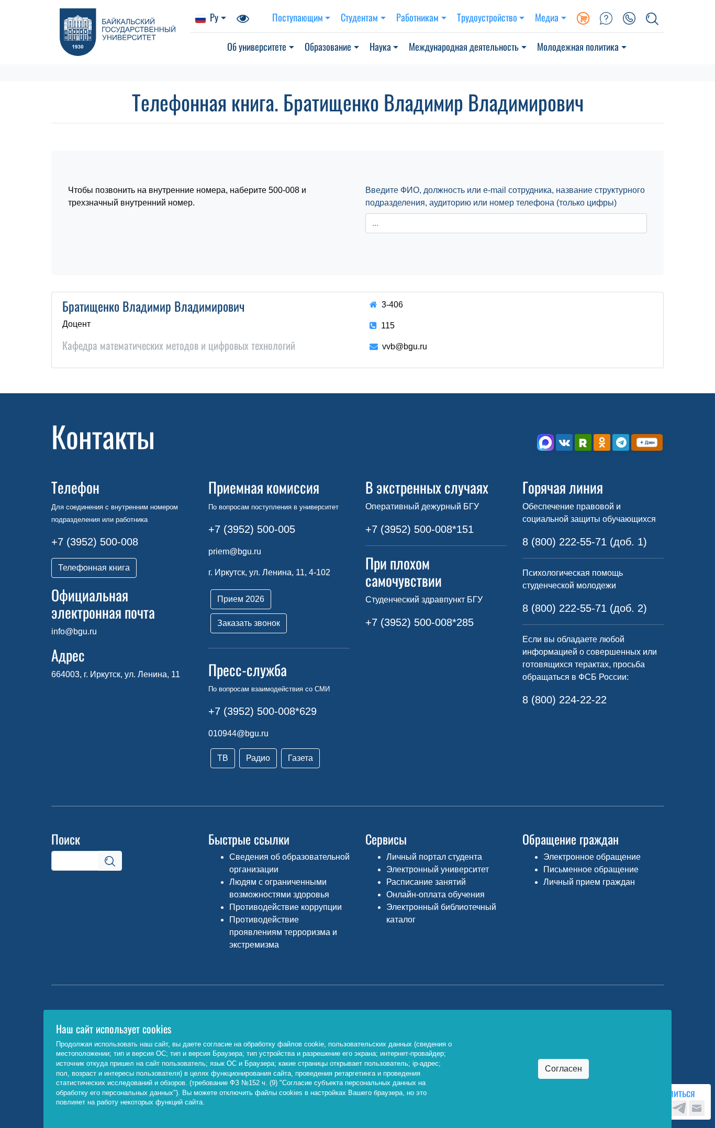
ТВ (222, 758)
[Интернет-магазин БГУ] (583, 17)
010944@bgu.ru (238, 733)
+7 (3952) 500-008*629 (262, 711)
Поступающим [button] (297, 17)
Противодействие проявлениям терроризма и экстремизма (283, 932)
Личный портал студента (434, 856)
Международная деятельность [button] (464, 46)
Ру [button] (214, 17)
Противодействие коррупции (285, 907)
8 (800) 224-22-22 (564, 699)
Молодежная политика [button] (578, 46)
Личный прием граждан (589, 882)
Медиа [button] (546, 17)
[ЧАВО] (606, 17)
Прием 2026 (240, 599)
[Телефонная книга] (629, 17)
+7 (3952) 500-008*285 (419, 622)
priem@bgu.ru (234, 551)
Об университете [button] (256, 46)
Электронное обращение (592, 856)
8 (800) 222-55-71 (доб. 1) (584, 542)
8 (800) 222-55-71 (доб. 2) (584, 608)
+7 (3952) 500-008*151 (419, 529)
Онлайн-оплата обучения (435, 894)
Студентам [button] (359, 17)
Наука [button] (380, 46)
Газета (300, 758)
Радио (258, 758)
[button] (652, 17)
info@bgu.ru (74, 631)
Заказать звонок (248, 623)
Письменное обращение (591, 869)
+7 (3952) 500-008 (94, 542)
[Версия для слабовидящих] (243, 17)
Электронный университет (437, 869)
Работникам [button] (417, 17)
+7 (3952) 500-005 (251, 529)
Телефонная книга (94, 567)
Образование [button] (328, 46)
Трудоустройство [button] (487, 17)
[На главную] (120, 32)
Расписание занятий (426, 882)
